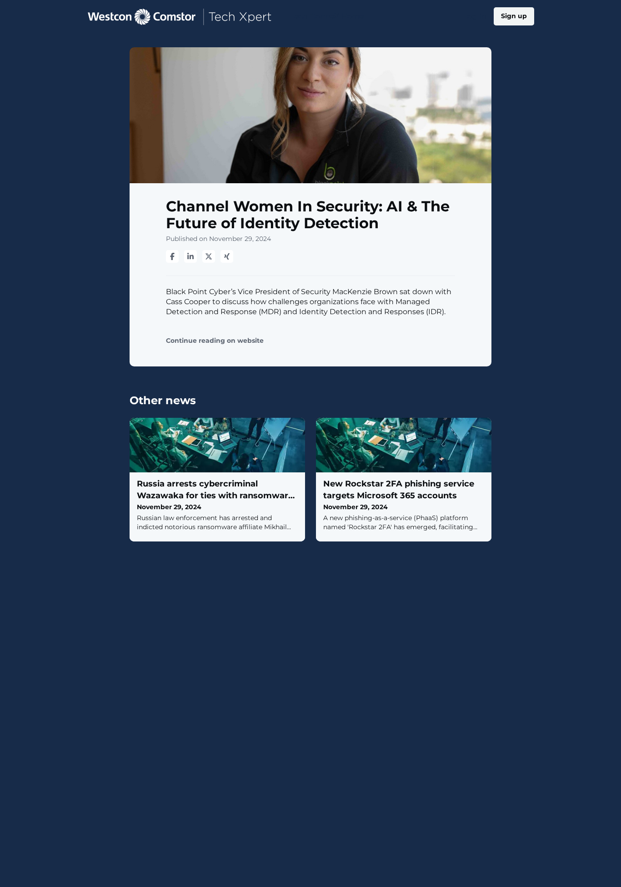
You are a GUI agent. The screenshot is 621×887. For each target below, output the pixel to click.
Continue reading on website (215, 341)
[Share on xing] (226, 256)
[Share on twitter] (208, 256)
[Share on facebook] (172, 256)
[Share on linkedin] (190, 256)
